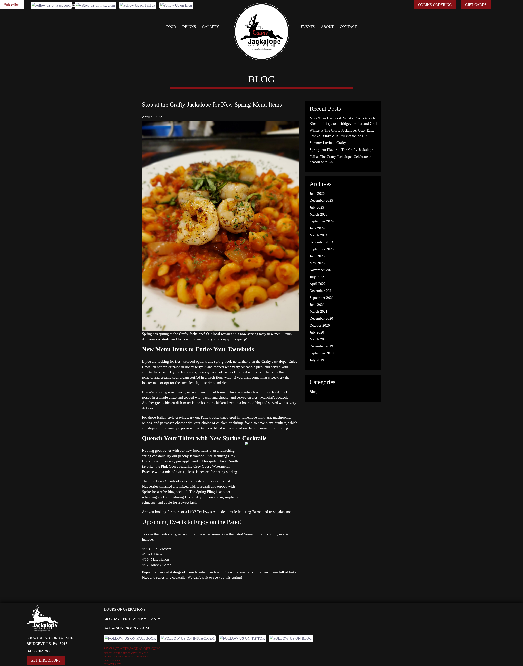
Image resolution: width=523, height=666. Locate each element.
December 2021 (321, 291)
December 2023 (321, 242)
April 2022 (318, 284)
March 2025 (318, 214)
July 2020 (317, 332)
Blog (313, 392)
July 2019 (317, 360)
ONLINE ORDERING (435, 5)
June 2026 (317, 193)
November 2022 (321, 270)
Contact (348, 26)
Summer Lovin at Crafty (328, 143)
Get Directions (46, 660)
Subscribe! (12, 5)
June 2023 (317, 256)
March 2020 (318, 339)
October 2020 (320, 325)
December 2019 (321, 346)
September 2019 (322, 353)
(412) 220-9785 (38, 651)
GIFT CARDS (476, 5)
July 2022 (317, 277)
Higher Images (112, 660)
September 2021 (322, 298)
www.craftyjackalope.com (132, 649)
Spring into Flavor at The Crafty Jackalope (341, 150)
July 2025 (317, 207)
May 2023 (317, 263)
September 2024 (322, 221)
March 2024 (318, 235)
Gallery (210, 26)
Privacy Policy (112, 664)
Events (308, 26)
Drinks (189, 26)
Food (171, 26)
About (327, 26)
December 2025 (321, 200)
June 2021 (317, 304)
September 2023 (322, 249)
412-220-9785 (79, 5)
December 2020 (321, 318)
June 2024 (317, 228)
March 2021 (318, 311)
